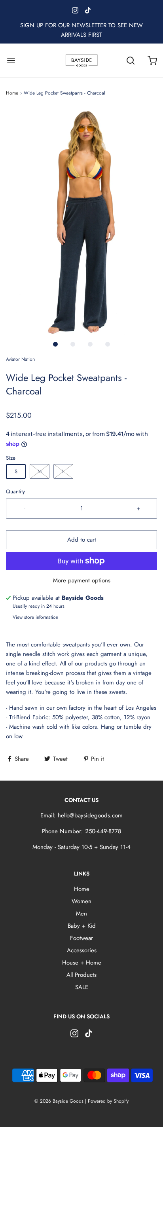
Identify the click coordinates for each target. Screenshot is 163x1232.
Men (81, 913)
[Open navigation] (11, 60)
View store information (35, 617)
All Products (81, 974)
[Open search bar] (130, 60)
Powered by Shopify (108, 1101)
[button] (81, 222)
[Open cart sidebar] (152, 60)
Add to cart (81, 539)
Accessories (82, 950)
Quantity (15, 491)
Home (12, 93)
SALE (81, 987)
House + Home (81, 962)
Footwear (81, 938)
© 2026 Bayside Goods (58, 1101)
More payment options (81, 580)
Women (81, 901)
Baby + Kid (82, 925)
